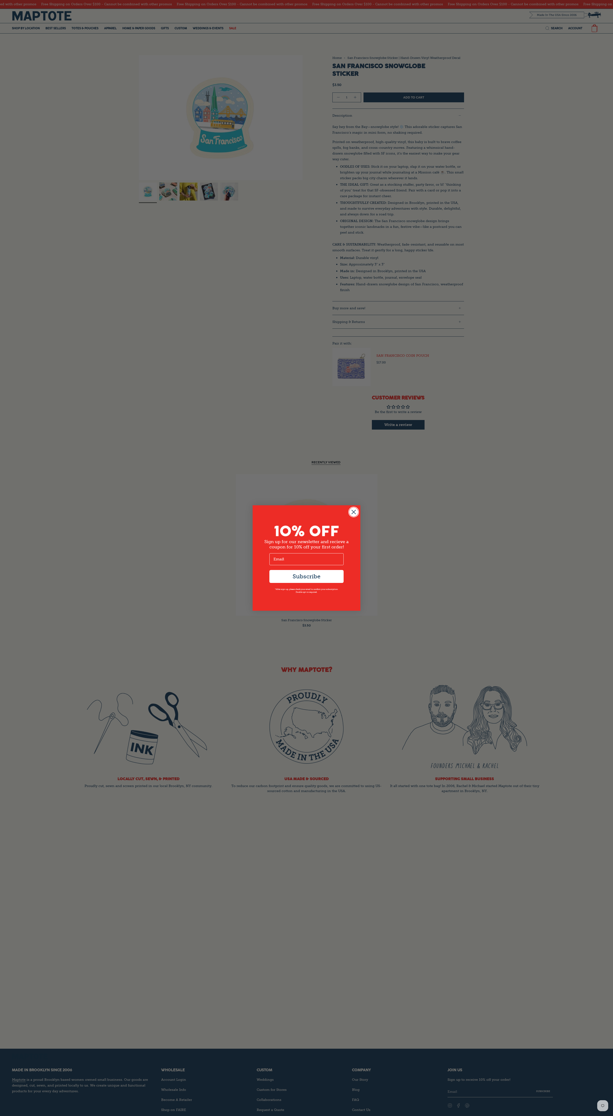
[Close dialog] (353, 512)
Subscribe (306, 576)
